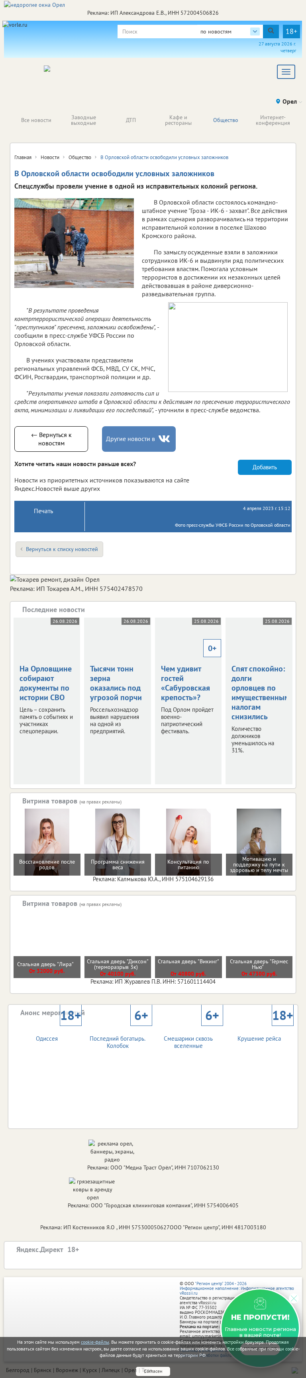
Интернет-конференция (273, 120)
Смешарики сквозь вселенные (191, 1035)
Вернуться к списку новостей (62, 549)
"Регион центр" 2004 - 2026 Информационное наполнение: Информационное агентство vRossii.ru (237, 1288)
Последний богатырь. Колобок (119, 1035)
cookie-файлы (95, 1342)
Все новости (36, 120)
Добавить (265, 467)
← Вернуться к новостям (51, 439)
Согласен (153, 1371)
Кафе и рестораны (178, 120)
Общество (225, 120)
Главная (22, 157)
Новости (50, 157)
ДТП (131, 120)
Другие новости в (130, 439)
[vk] (165, 438)
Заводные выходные (83, 120)
